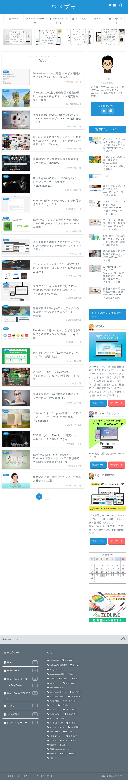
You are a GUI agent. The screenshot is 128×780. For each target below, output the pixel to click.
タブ (51, 718)
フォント (72, 723)
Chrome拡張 (54, 660)
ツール (61, 718)
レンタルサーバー (117, 19)
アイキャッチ (75, 697)
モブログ (68, 732)
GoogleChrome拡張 (57, 674)
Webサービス (55, 683)
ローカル (53, 740)
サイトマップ (43, 776)
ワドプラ (64, 6)
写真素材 (53, 745)
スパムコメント (55, 714)
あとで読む (76, 692)
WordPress (21, 670)
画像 (51, 758)
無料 (72, 754)
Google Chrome (56, 670)
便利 (74, 740)
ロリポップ (73, 736)
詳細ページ (98, 402)
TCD (75, 679)
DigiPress (23, 685)
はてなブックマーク (57, 697)
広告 (63, 745)
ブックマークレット (57, 727)
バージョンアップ (56, 723)
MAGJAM (64, 679)
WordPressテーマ (36, 19)
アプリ (21, 706)
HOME (15, 18)
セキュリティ (72, 714)
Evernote (76, 665)
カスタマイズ (55, 710)
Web (98, 18)
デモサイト (116, 402)
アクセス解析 (55, 701)
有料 (63, 754)
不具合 (64, 740)
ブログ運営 (80, 18)
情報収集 (53, 754)
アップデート (70, 701)
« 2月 (97, 581)
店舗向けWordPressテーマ (60, 749)
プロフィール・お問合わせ (20, 776)
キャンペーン (70, 710)
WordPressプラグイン (60, 19)
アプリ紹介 (64, 705)
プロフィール (55, 732)
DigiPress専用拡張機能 (58, 665)
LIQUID (52, 679)
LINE (72, 674)
